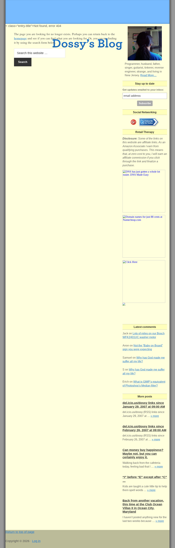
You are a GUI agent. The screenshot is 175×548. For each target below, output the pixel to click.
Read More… (148, 75)
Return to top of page (19, 532)
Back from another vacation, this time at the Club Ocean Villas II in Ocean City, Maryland (143, 506)
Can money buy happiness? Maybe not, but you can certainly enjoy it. (143, 453)
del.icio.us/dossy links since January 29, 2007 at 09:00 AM (144, 404)
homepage (20, 38)
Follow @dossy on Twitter (149, 122)
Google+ (133, 122)
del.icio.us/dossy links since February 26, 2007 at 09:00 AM (144, 428)
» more (155, 415)
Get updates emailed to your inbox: (143, 89)
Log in (36, 541)
